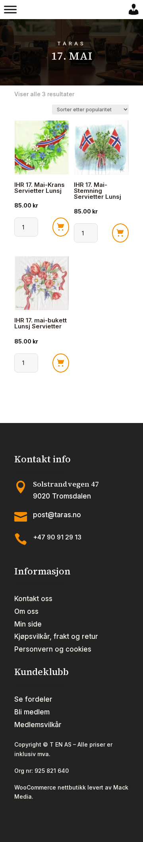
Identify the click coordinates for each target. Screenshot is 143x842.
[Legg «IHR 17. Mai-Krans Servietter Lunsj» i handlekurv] (60, 227)
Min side (28, 624)
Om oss (26, 611)
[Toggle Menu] (10, 9)
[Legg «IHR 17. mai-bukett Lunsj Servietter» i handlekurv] (60, 362)
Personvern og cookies (52, 649)
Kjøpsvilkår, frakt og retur (56, 636)
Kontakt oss (33, 599)
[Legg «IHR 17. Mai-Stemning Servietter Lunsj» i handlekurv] (120, 233)
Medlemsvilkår (38, 725)
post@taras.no (57, 515)
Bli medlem (32, 712)
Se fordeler (33, 699)
